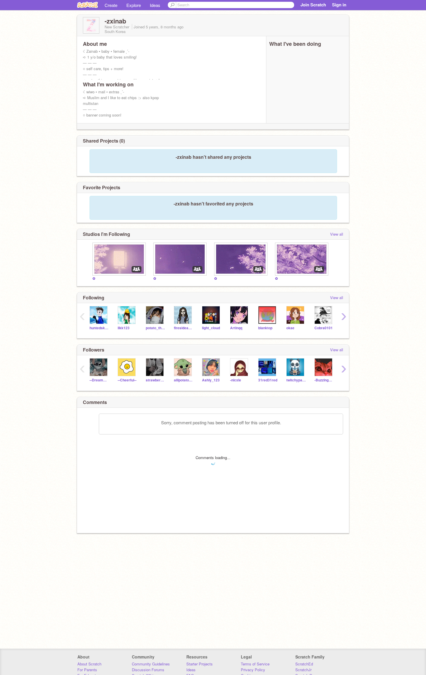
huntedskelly (99, 327)
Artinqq (236, 327)
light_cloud (211, 327)
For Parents (87, 669)
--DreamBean (99, 380)
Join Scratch (313, 4)
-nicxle (235, 380)
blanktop (265, 327)
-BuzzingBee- (324, 380)
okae (290, 327)
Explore (133, 5)
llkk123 (124, 327)
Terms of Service (255, 664)
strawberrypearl (155, 380)
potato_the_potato (155, 327)
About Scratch (89, 664)
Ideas (155, 5)
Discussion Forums (148, 669)
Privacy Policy (253, 669)
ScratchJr (303, 669)
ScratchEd (304, 664)
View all (336, 234)
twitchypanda (296, 380)
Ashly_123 (211, 380)
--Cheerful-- (127, 380)
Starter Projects (199, 664)
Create (111, 5)
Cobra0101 (323, 327)
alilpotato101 (183, 380)
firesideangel (183, 327)
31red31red (267, 380)
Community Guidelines (151, 664)
